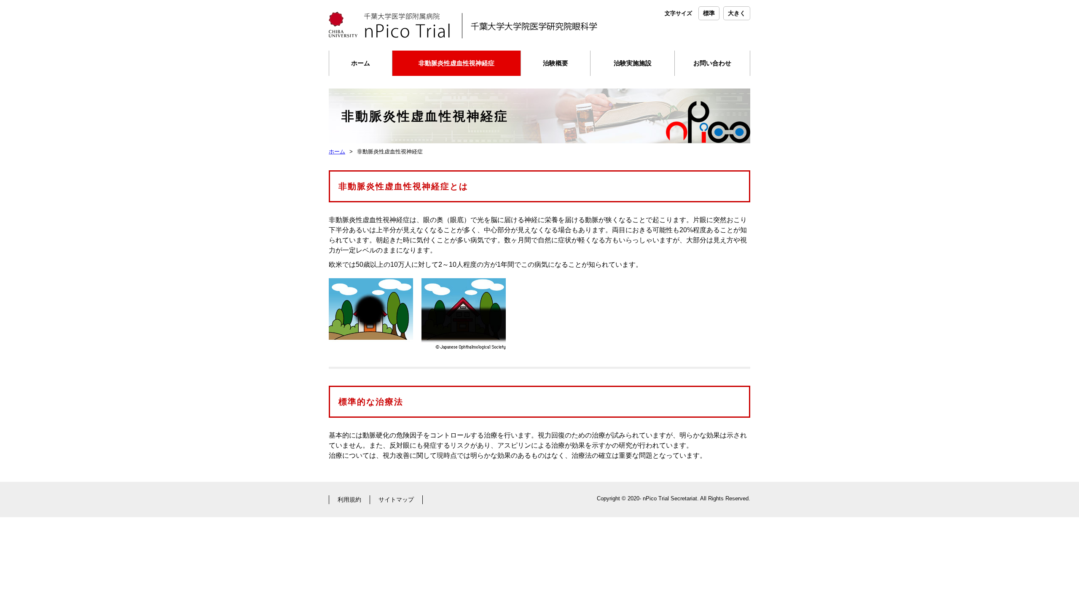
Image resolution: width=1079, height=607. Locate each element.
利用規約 (349, 499)
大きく (737, 13)
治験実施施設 (633, 63)
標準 (709, 13)
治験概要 (555, 63)
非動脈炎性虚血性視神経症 (456, 63)
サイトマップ (396, 499)
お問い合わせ (712, 63)
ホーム (360, 63)
